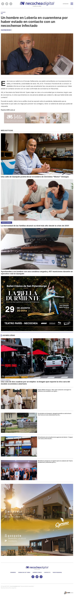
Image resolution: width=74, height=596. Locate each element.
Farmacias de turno (24, 572)
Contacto (47, 572)
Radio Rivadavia (57, 572)
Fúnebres (13, 572)
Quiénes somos (37, 572)
